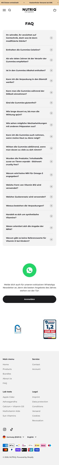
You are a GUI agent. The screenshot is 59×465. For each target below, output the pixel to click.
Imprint (36, 397)
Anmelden (29, 299)
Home (6, 364)
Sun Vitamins (9, 416)
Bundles (7, 374)
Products (7, 369)
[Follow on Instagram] (4, 429)
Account (36, 369)
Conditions (37, 406)
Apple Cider (9, 397)
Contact (36, 364)
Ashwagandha (10, 401)
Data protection (40, 401)
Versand (36, 411)
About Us (7, 378)
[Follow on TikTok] (11, 429)
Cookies (36, 416)
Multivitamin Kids (11, 411)
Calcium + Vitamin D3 (13, 406)
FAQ (5, 383)
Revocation (37, 420)
